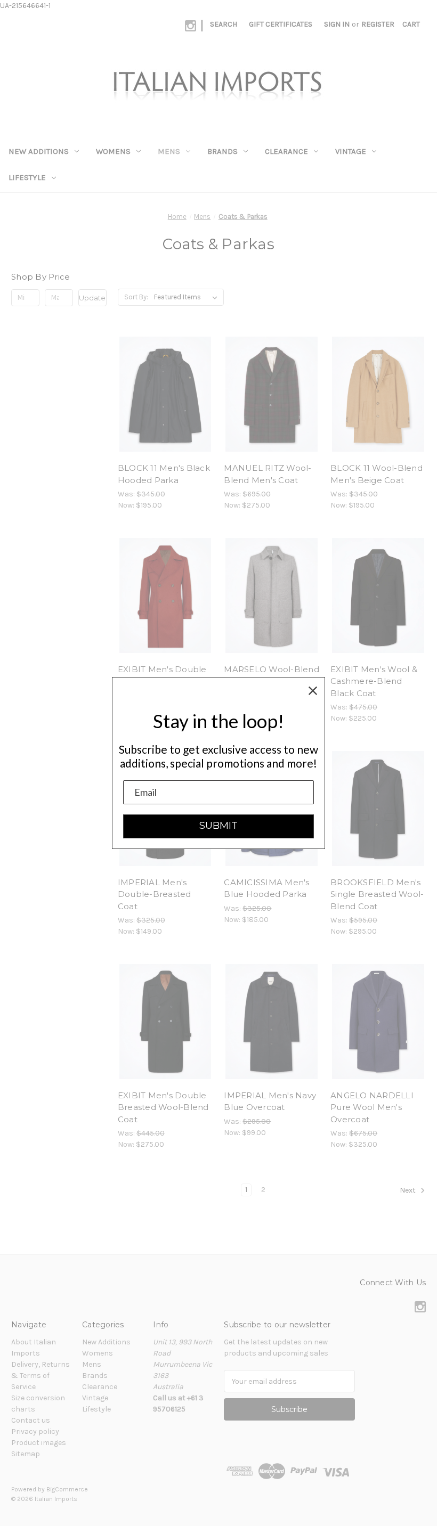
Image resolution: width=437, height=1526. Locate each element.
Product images (38, 1442)
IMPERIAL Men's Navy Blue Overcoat (270, 1101)
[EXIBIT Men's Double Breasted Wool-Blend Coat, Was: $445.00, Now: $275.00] (165, 1021)
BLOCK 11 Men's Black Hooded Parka (164, 474)
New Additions (39, 151)
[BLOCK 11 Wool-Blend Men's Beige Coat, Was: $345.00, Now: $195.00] (378, 394)
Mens (169, 151)
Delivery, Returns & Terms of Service (40, 1375)
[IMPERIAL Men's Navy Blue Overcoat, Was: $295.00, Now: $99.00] (271, 1021)
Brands (222, 151)
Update (92, 297)
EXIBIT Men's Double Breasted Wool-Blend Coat (163, 1107)
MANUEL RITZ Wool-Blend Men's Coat (267, 474)
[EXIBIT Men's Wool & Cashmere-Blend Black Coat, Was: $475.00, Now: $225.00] (378, 595)
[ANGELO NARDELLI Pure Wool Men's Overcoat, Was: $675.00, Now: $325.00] (378, 1021)
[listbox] (187, 297)
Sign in (337, 24)
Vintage (350, 151)
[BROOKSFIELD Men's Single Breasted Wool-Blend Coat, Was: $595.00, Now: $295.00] (378, 808)
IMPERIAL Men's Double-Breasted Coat (154, 894)
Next (408, 1190)
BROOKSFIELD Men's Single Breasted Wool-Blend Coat (377, 894)
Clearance (286, 151)
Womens (113, 151)
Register (377, 24)
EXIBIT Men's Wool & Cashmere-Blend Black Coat (373, 681)
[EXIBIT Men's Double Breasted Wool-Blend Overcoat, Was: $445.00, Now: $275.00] (165, 595)
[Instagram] (190, 25)
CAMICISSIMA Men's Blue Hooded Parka (266, 888)
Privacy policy (35, 1431)
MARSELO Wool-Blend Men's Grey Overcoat (271, 675)
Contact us (30, 1420)
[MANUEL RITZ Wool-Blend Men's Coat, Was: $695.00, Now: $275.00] (271, 394)
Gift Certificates (280, 24)
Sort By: (136, 297)
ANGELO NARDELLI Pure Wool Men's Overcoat (372, 1107)
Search (223, 24)
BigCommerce (67, 1489)
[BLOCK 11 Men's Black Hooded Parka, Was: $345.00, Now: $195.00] (165, 394)
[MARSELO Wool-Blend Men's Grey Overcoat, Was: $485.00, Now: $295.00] (271, 595)
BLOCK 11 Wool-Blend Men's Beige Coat (376, 474)
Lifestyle (27, 177)
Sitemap (25, 1453)
